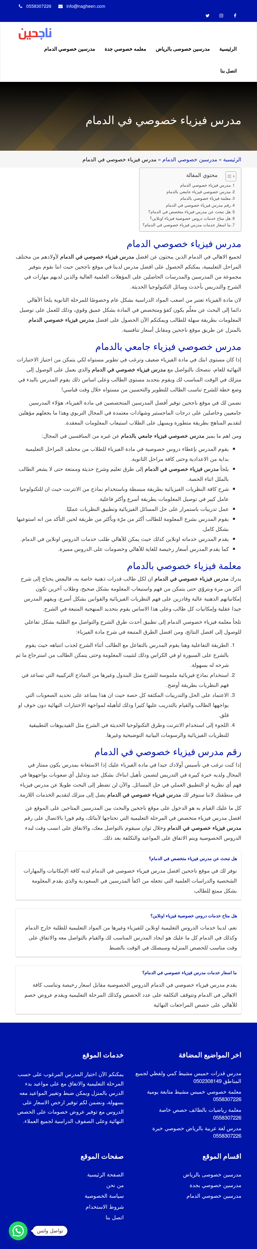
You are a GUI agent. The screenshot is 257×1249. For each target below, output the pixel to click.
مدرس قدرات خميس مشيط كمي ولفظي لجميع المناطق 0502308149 (188, 1076)
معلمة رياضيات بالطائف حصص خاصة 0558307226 (200, 1113)
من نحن (115, 1185)
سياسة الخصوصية (104, 1195)
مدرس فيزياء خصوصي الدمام (205, 185)
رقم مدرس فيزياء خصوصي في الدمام (198, 205)
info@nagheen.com (85, 6)
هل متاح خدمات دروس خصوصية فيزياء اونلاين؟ (190, 218)
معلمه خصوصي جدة (125, 48)
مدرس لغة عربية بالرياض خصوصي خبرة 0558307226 (196, 1131)
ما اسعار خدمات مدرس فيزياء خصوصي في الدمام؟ (187, 225)
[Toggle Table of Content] (228, 176)
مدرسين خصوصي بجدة (215, 1185)
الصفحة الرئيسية (105, 1174)
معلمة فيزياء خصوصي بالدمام (205, 198)
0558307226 (38, 6)
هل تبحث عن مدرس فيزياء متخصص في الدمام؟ (189, 211)
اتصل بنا (228, 70)
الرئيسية (228, 48)
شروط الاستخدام (105, 1206)
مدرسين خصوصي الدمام (69, 48)
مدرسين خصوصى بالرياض (183, 48)
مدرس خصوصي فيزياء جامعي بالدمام (198, 191)
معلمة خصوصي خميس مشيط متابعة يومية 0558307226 (194, 1095)
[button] (18, 1230)
